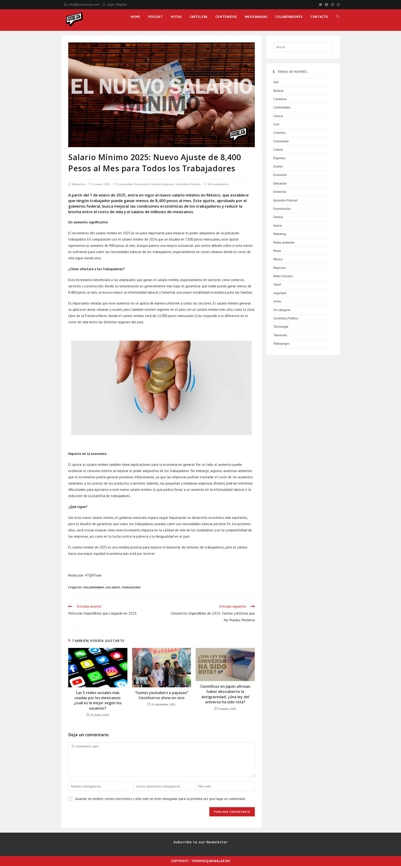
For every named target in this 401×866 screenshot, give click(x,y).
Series (277, 301)
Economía (141, 184)
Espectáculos (282, 209)
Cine (276, 124)
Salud (277, 284)
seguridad (279, 293)
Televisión (280, 335)
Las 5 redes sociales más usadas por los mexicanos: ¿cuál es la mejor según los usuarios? (98, 700)
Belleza (278, 91)
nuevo (116, 587)
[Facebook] (326, 4)
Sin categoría (281, 310)
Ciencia (278, 116)
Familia (154, 184)
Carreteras (280, 99)
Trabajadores (131, 587)
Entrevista (279, 192)
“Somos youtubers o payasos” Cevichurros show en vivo (161, 695)
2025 (108, 587)
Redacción (78, 184)
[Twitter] (320, 4)
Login (110, 4)
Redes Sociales (283, 276)
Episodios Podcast (285, 200)
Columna (279, 133)
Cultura (278, 150)
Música (277, 259)
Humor (277, 226)
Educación (280, 183)
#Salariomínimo (93, 587)
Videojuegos (281, 344)
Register (122, 4)
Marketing (279, 234)
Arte (276, 82)
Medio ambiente (283, 242)
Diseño (278, 166)
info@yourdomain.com (84, 4)
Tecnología (280, 327)
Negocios (168, 184)
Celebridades (282, 107)
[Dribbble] (333, 4)
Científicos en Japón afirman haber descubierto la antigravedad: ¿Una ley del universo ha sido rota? (225, 694)
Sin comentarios (218, 184)
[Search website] (337, 16)
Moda (277, 251)
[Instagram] (338, 4)
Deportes (279, 158)
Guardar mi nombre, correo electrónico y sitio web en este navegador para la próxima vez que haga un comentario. (160, 798)
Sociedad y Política (188, 184)
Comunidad (125, 184)
